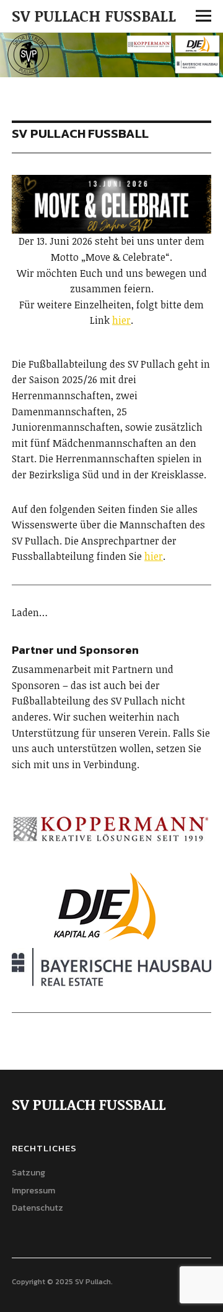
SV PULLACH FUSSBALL (94, 15)
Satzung (28, 1172)
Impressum (33, 1190)
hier (121, 320)
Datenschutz (37, 1207)
